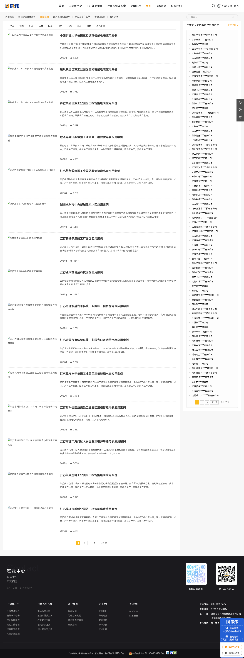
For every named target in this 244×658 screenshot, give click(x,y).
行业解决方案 (44, 620)
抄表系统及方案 (117, 5)
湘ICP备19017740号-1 (116, 653)
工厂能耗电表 (100, 5)
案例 (142, 5)
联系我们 (163, 5)
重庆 (79, 26)
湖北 (89, 26)
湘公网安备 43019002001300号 (148, 653)
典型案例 (9, 16)
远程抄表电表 (13, 629)
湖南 (21, 26)
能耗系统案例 (74, 615)
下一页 (92, 543)
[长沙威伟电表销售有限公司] (13, 6)
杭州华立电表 (13, 615)
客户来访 (114, 16)
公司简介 (103, 615)
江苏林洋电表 (13, 611)
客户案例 (73, 604)
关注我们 (134, 604)
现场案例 (72, 611)
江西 (41, 26)
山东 (50, 26)
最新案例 (44, 16)
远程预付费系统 (45, 615)
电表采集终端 (13, 633)
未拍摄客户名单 (82, 16)
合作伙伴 (103, 624)
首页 (75, 5)
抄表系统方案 (45, 604)
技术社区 (151, 5)
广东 (31, 26)
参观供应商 (99, 16)
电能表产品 (85, 5)
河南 (60, 26)
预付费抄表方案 (45, 629)
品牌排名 (132, 5)
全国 (12, 26)
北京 (70, 26)
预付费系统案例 (75, 620)
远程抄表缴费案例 (27, 16)
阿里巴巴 (133, 615)
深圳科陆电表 (13, 620)
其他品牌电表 (13, 624)
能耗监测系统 (44, 611)
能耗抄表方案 (44, 624)
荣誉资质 (103, 620)
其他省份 (100, 26)
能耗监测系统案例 (61, 16)
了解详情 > (233, 25)
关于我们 (104, 604)
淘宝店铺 (133, 611)
